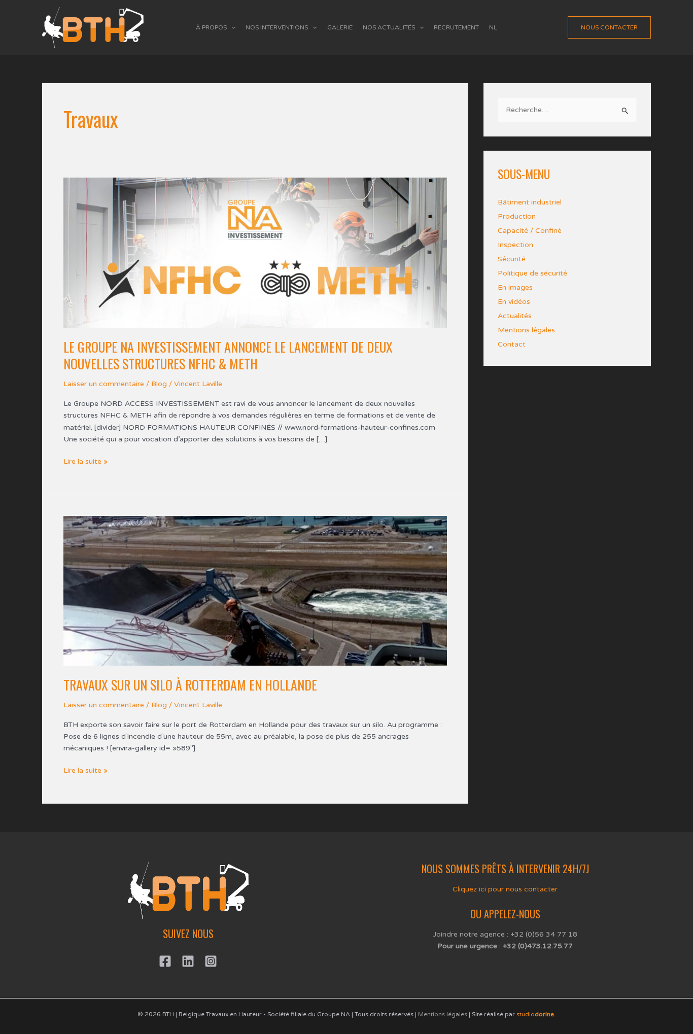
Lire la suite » (85, 461)
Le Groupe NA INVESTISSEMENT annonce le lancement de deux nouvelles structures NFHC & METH (228, 355)
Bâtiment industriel (530, 202)
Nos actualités (389, 27)
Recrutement (456, 27)
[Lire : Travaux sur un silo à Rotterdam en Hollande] (255, 590)
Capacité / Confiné (530, 230)
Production (517, 216)
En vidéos (514, 301)
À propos (211, 27)
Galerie (340, 27)
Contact (512, 344)
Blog (159, 384)
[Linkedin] (188, 961)
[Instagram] (210, 961)
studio (536, 1014)
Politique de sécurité (532, 273)
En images (515, 287)
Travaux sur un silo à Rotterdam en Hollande (190, 685)
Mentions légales (526, 330)
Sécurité (512, 259)
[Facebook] (165, 961)
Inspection (515, 244)
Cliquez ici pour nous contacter (505, 889)
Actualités (515, 316)
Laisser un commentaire (103, 384)
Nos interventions (277, 27)
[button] (231, 27)
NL (493, 27)
